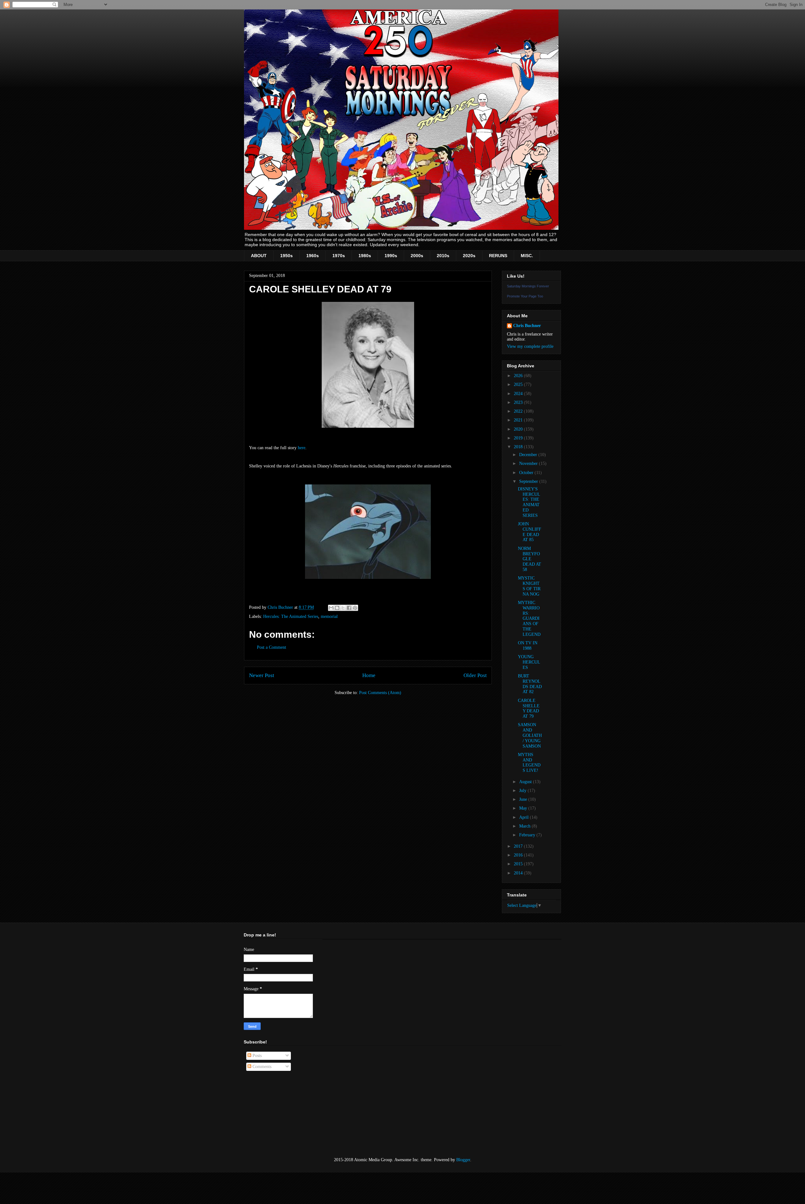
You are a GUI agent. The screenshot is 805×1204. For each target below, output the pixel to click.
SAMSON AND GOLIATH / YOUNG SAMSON (530, 735)
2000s (417, 255)
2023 (519, 402)
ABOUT (259, 255)
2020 (519, 429)
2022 (519, 411)
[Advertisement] (275, 1114)
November (529, 463)
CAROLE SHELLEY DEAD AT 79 (529, 708)
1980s (364, 255)
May (523, 808)
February (527, 835)
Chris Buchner (527, 325)
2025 (519, 384)
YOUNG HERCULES (529, 662)
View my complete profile (530, 346)
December (528, 454)
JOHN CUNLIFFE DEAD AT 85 (529, 532)
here (301, 447)
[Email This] (331, 608)
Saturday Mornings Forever (528, 286)
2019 (519, 438)
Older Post (475, 675)
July (523, 790)
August (526, 781)
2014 (519, 873)
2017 (519, 846)
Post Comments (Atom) (380, 692)
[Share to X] (343, 608)
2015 (519, 864)
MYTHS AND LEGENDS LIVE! (529, 762)
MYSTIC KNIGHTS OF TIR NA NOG (529, 586)
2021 (519, 420)
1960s (312, 255)
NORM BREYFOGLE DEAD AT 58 (529, 559)
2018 (519, 446)
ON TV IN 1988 (527, 646)
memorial (329, 616)
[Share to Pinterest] (355, 608)
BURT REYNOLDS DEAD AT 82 (530, 684)
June (523, 799)
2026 (519, 375)
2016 (519, 855)
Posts (256, 1055)
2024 (519, 393)
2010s (443, 255)
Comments (261, 1066)
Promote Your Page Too (525, 296)
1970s (338, 255)
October (527, 472)
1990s (391, 255)
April (524, 817)
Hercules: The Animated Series (290, 616)
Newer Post (261, 675)
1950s (286, 255)
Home (368, 675)
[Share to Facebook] (349, 608)
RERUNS (498, 255)
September (529, 481)
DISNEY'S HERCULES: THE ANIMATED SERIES (529, 502)
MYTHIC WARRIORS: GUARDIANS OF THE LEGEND (529, 618)
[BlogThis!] (337, 608)
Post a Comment (271, 647)
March (525, 826)
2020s (469, 255)
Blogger (463, 1159)
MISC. (527, 255)
